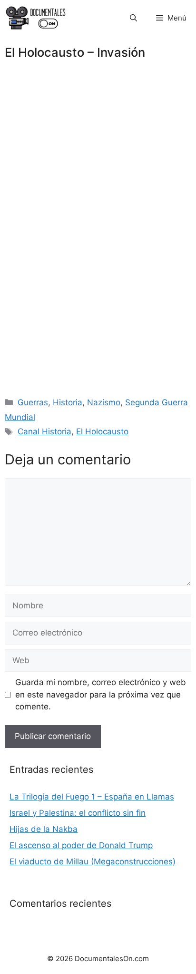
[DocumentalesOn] (36, 18)
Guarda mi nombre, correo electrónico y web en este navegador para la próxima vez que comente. (100, 694)
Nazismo (103, 402)
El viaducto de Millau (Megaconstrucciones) (93, 861)
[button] (133, 18)
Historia (67, 402)
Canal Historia (44, 431)
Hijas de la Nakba (44, 829)
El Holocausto (102, 431)
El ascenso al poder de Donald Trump (81, 845)
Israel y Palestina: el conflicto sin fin (78, 813)
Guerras (33, 402)
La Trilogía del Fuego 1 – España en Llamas (92, 796)
